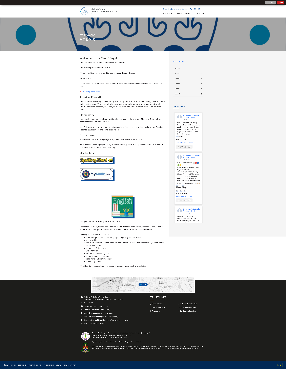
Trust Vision (156, 311)
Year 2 (177, 73)
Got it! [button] (279, 365)
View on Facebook (181, 143)
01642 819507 (196, 9)
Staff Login (270, 3)
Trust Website (157, 304)
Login (281, 3)
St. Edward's (104, 10)
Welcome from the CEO (188, 304)
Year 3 (177, 79)
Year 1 (177, 68)
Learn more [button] (72, 365)
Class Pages (178, 61)
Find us (143, 285)
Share (191, 143)
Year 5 (177, 89)
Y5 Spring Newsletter (91, 91)
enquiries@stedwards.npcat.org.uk (176, 9)
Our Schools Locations (188, 311)
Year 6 (177, 94)
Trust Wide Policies (159, 307)
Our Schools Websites (188, 307)
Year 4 (177, 84)
